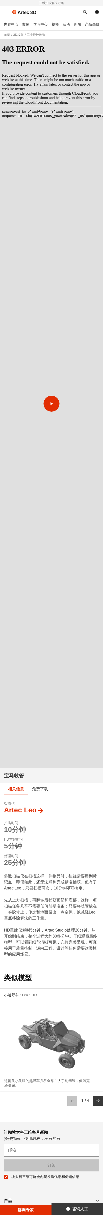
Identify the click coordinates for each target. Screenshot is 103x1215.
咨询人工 (80, 1209)
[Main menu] (6, 12)
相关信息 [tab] (16, 789)
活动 (66, 24)
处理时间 (11, 856)
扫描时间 (11, 823)
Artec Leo (20, 810)
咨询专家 (26, 1210)
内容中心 (11, 24)
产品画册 (92, 24)
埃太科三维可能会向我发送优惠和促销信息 (45, 1177)
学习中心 (41, 24)
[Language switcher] (97, 12)
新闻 (77, 24)
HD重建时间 (14, 839)
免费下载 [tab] (40, 789)
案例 (26, 24)
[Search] (85, 12)
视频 (55, 24)
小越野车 (11, 995)
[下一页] (98, 1101)
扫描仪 (9, 803)
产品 (8, 1200)
